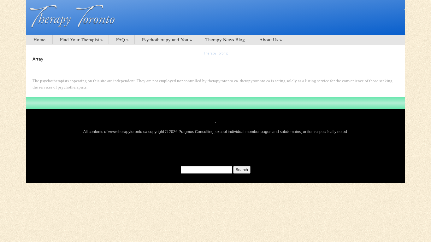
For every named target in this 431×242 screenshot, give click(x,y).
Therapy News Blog (225, 39)
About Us (268, 39)
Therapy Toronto (215, 53)
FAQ (120, 39)
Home (39, 39)
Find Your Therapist (79, 39)
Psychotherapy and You (165, 39)
